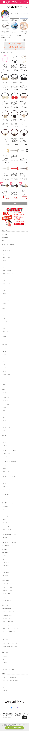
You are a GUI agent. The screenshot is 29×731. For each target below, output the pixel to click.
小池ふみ (4, 435)
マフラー (5, 287)
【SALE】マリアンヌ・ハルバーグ (10, 450)
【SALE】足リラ (5, 549)
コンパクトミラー (6, 371)
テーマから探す (5, 580)
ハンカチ (5, 311)
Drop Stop (5, 537)
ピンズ (4, 442)
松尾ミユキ (4, 344)
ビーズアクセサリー (7, 270)
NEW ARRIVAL (5, 237)
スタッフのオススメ (6, 605)
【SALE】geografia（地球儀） (9, 542)
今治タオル (5, 293)
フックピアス (5, 522)
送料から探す (5, 639)
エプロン (5, 483)
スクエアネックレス (7, 526)
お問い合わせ (6, 662)
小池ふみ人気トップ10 (7, 635)
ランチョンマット (6, 489)
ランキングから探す (6, 608)
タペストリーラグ (6, 427)
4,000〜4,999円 (6, 569)
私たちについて (6, 656)
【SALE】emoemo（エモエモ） (9, 461)
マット (4, 430)
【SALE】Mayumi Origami (8, 503)
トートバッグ (5, 321)
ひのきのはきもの (6, 283)
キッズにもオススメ (7, 593)
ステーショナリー (6, 297)
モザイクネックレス (7, 529)
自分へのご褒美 (6, 597)
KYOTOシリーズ (6, 506)
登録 (25, 717)
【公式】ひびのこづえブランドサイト (11, 680)
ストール (5, 277)
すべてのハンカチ (6, 250)
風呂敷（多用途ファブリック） (9, 273)
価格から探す (5, 552)
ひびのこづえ (5, 247)
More (14, 203)
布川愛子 (4, 389)
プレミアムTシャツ (7, 257)
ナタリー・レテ (5, 397)
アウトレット (5, 240)
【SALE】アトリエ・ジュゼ (8, 476)
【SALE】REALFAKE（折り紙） (9, 545)
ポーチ (4, 267)
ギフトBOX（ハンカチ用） (8, 254)
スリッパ (5, 384)
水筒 (4, 358)
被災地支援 (4, 234)
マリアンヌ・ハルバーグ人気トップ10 (10, 628)
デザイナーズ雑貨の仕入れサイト (10, 677)
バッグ (4, 280)
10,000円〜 (5, 575)
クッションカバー (6, 331)
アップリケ (5, 445)
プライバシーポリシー (7, 666)
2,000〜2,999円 (6, 562)
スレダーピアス (6, 519)
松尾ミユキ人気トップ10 (8, 621)
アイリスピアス (6, 509)
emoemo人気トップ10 (7, 618)
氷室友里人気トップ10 (7, 615)
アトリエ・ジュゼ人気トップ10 (9, 631)
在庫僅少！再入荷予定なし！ (8, 244)
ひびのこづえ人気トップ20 (8, 611)
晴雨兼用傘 (5, 260)
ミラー (4, 468)
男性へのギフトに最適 (7, 590)
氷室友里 (4, 336)
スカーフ (5, 328)
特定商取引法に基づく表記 (8, 669)
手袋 (4, 290)
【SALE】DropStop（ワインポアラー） (11, 534)
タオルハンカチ (6, 351)
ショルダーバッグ (6, 325)
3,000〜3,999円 (6, 565)
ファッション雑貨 (6, 453)
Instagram (5, 690)
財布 (4, 417)
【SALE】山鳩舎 (5, 494)
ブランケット (5, 381)
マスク (4, 303)
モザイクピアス (6, 512)
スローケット (5, 377)
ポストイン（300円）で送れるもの (10, 643)
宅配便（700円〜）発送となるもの (10, 646)
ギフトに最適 (5, 583)
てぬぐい (5, 264)
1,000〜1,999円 (6, 559)
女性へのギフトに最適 (7, 587)
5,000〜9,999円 (6, 572)
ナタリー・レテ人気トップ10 (9, 625)
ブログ (4, 659)
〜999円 (4, 555)
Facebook (5, 683)
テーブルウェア (6, 300)
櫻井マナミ (4, 308)
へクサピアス (5, 516)
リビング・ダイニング (7, 456)
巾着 (4, 318)
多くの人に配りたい (7, 600)
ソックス (5, 339)
